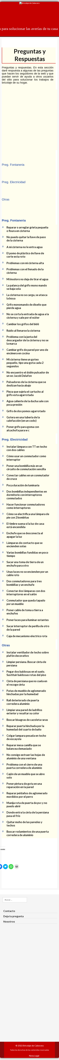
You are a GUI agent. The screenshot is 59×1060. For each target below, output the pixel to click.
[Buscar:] (14, 899)
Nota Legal (34, 1055)
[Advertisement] (29, 118)
